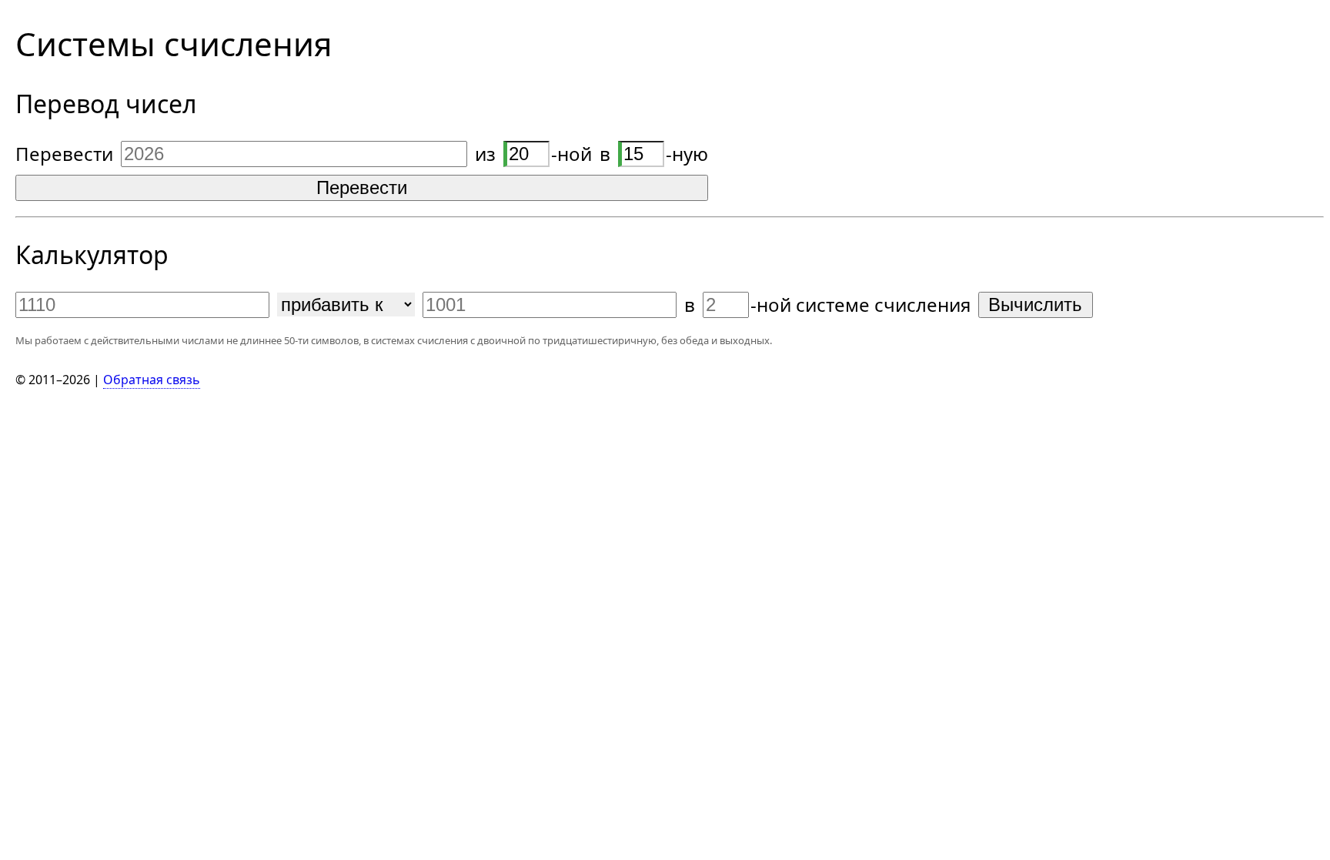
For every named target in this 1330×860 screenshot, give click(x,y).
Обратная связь (151, 379)
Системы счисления (173, 43)
